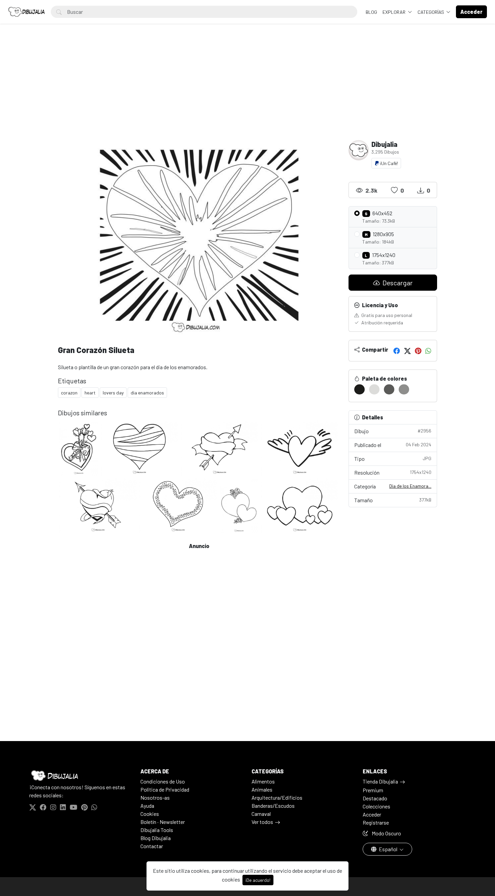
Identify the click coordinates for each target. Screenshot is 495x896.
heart (90, 392)
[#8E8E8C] (404, 389)
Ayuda (147, 805)
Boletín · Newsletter (162, 822)
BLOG (371, 12)
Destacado (375, 798)
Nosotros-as (155, 797)
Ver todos (262, 822)
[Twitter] (407, 351)
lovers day (113, 392)
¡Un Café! (388, 163)
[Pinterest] (418, 351)
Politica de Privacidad (164, 789)
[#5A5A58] (389, 389)
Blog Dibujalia (155, 838)
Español (388, 849)
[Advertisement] (247, 89)
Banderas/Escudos (273, 805)
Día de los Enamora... (410, 486)
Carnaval (261, 813)
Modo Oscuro (386, 833)
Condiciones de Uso (162, 781)
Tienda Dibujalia (380, 781)
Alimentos (263, 781)
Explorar (394, 12)
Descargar (396, 283)
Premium (373, 790)
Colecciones (376, 806)
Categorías (431, 12)
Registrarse (376, 822)
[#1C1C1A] (359, 389)
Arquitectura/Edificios (277, 797)
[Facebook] (396, 351)
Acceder (372, 814)
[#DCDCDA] (374, 389)
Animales (262, 789)
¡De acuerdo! (257, 880)
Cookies (149, 813)
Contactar (151, 846)
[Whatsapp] (428, 351)
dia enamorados (147, 392)
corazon (69, 392)
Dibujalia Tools (156, 830)
